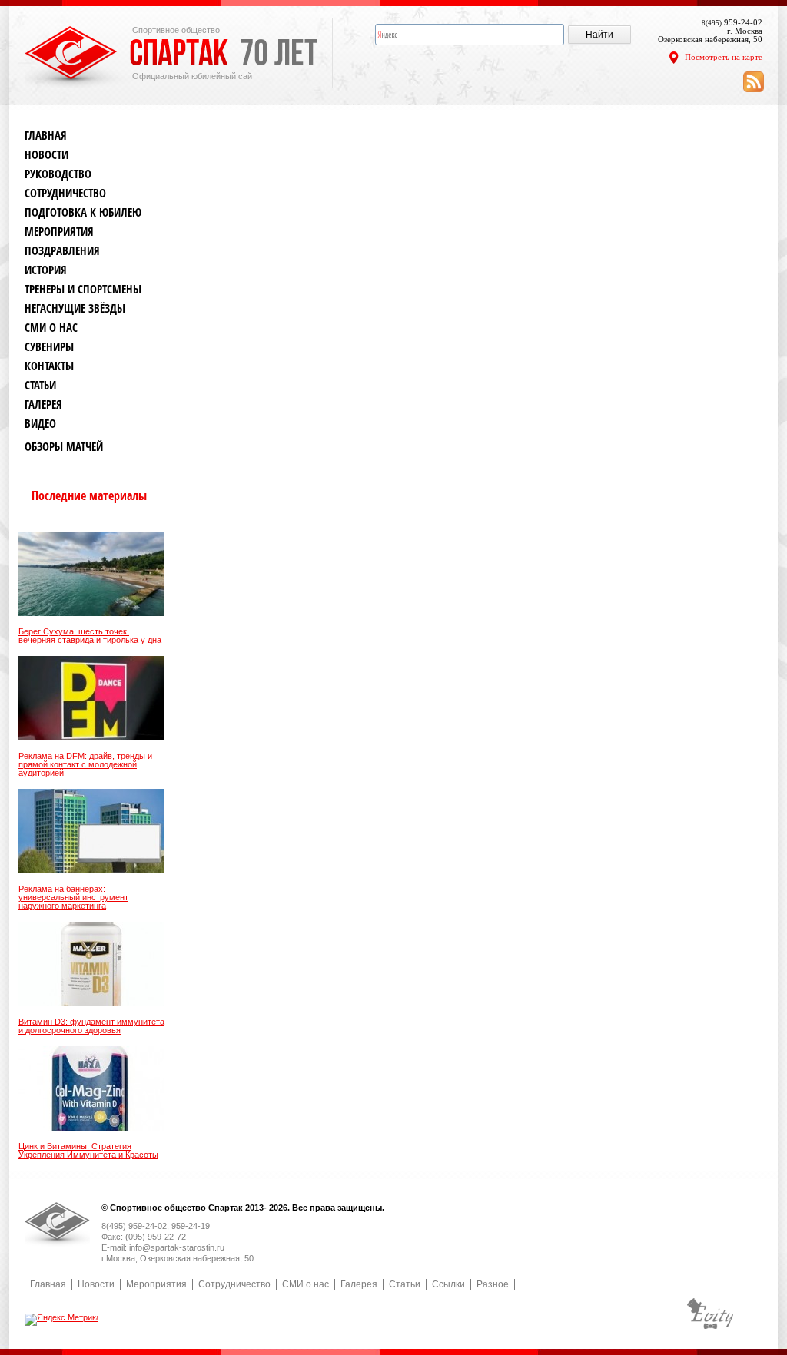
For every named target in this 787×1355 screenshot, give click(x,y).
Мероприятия (59, 231)
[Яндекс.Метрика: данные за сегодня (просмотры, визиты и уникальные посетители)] (63, 1320)
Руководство (58, 174)
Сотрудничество (65, 193)
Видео (40, 423)
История (46, 270)
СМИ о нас (51, 327)
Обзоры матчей (64, 446)
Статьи (40, 385)
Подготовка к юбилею (83, 212)
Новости (46, 155)
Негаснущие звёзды (75, 308)
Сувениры (49, 347)
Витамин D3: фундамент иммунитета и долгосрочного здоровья (91, 1026)
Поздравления (62, 251)
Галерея (43, 404)
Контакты (49, 366)
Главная (46, 135)
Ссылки (448, 1284)
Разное (493, 1284)
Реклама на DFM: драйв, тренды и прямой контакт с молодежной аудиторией (85, 764)
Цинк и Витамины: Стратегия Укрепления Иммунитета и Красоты (88, 1150)
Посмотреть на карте (722, 56)
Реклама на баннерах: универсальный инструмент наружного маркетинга (73, 897)
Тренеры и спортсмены (83, 289)
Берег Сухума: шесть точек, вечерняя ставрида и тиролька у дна (89, 636)
